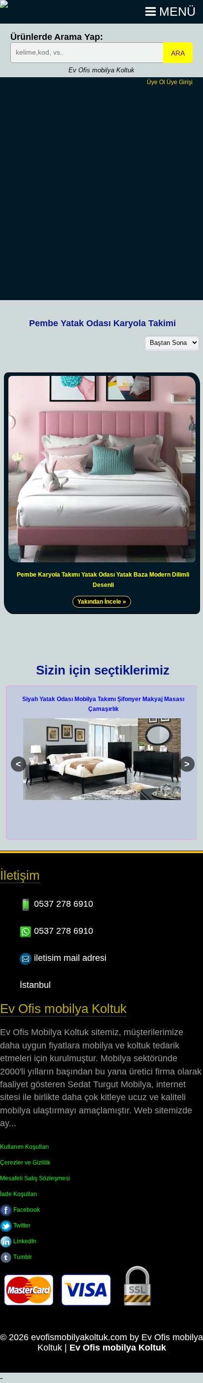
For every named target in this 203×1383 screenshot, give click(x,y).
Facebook (26, 1209)
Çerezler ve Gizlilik (25, 1162)
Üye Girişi (180, 82)
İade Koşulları (18, 1194)
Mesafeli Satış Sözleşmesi (35, 1178)
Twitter (21, 1225)
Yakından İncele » (101, 601)
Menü (176, 11)
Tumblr (22, 1257)
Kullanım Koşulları (24, 1146)
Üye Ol (156, 82)
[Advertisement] (101, 192)
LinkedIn (24, 1241)
